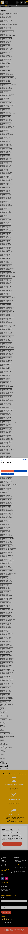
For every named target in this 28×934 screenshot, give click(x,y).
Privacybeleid (24, 459)
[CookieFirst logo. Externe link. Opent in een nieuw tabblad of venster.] (1, 460)
